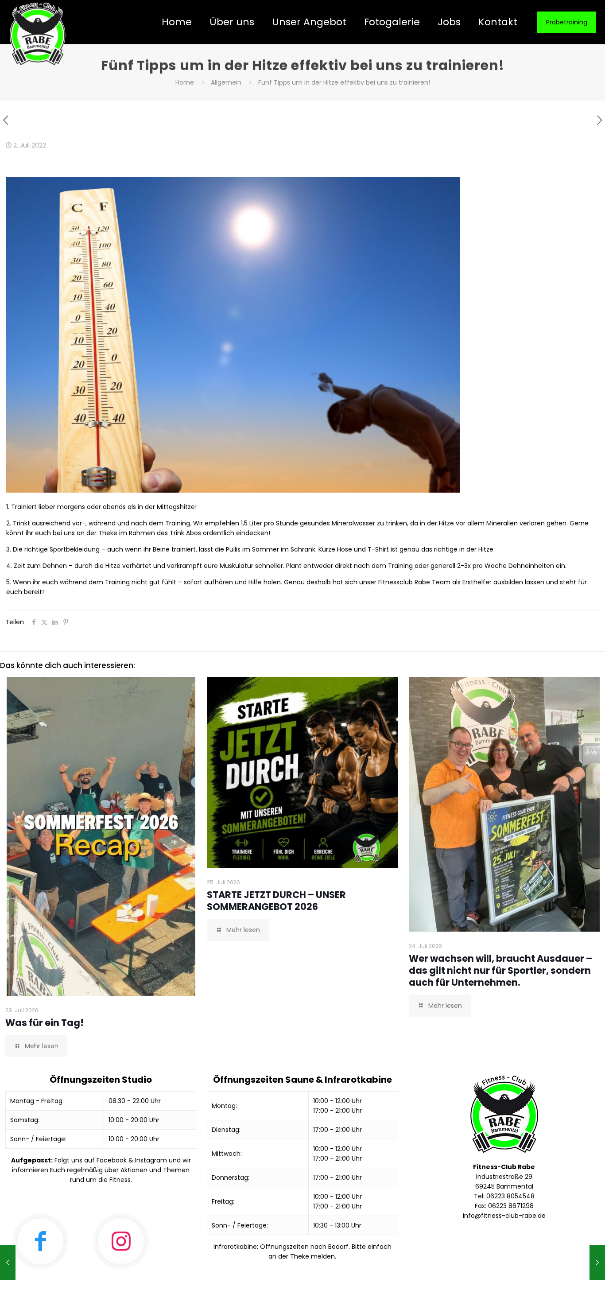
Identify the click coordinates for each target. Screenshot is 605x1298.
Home (184, 82)
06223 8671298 (511, 1205)
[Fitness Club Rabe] (37, 34)
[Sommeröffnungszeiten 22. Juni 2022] (8, 1262)
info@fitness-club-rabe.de (504, 1215)
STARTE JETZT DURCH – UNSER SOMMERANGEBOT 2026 (276, 900)
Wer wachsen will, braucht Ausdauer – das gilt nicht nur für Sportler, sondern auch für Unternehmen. (500, 970)
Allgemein (226, 82)
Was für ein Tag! (44, 1022)
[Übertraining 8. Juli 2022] (597, 1262)
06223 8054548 (510, 1196)
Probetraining (566, 22)
